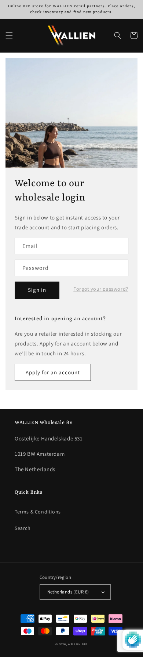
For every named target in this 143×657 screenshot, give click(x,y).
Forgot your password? (100, 288)
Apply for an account (53, 372)
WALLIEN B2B (78, 644)
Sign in (37, 289)
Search (23, 528)
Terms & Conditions (38, 511)
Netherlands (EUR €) (68, 592)
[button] (9, 35)
